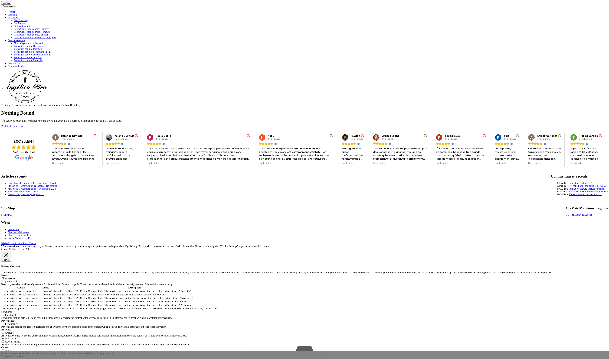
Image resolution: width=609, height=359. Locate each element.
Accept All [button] (23, 249)
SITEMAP (6, 214)
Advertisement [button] (8, 338)
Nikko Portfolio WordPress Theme (18, 243)
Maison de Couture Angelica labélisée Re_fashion (33, 185)
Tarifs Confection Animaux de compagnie (35, 37)
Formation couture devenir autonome (32, 54)
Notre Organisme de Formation (29, 43)
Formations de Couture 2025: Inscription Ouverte (32, 183)
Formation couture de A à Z (28, 57)
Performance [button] (7, 320)
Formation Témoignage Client (23, 191)
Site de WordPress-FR (19, 238)
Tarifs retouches (22, 26)
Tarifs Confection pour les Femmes (31, 29)
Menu (6, 3)
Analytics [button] (6, 329)
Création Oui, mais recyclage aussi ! (26, 194)
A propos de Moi (16, 66)
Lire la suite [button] (58, 163)
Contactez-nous (15, 63)
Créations (12, 14)
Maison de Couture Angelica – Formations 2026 (32, 188)
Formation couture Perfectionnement (32, 51)
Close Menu (9, 6)
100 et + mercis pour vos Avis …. (585, 194)
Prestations (13, 17)
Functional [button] (6, 311)
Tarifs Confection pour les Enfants (31, 34)
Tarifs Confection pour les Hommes (32, 31)
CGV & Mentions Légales (579, 214)
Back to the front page (12, 126)
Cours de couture (16, 40)
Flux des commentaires (19, 235)
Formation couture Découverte (29, 46)
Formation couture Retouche (28, 60)
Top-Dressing (21, 20)
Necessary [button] (6, 275)
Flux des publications (18, 232)
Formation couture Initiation (28, 49)
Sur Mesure (20, 23)
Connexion (13, 229)
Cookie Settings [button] (9, 249)
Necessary (10, 278)
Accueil (11, 11)
